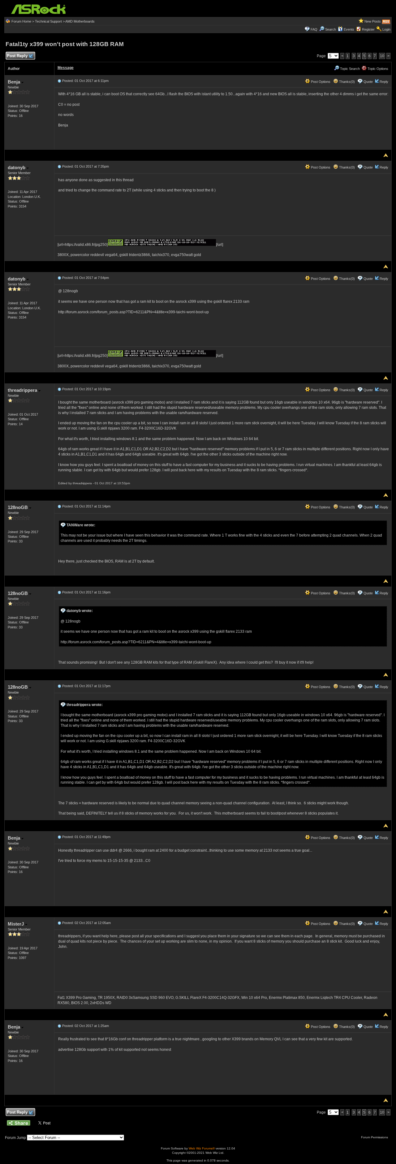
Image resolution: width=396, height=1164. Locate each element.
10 (382, 56)
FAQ (314, 29)
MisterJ (16, 923)
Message (66, 68)
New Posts (372, 21)
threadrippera (23, 390)
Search (330, 29)
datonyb (17, 167)
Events (349, 29)
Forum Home (21, 21)
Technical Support (48, 21)
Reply (384, 81)
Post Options (320, 81)
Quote (368, 81)
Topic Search (349, 69)
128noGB (18, 507)
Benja (14, 81)
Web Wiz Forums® (202, 1148)
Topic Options (377, 69)
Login (386, 29)
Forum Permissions (375, 1137)
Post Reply (17, 55)
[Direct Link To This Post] (59, 81)
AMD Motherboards (80, 21)
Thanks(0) (346, 81)
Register (368, 29)
